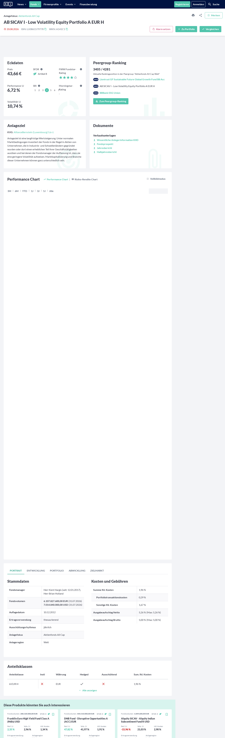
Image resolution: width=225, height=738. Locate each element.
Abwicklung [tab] (77, 570)
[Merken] (53, 714)
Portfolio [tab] (57, 570)
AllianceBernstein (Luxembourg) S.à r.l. (34, 132)
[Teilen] (200, 15)
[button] (115, 139)
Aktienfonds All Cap (29, 15)
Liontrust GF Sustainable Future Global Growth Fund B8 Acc (132, 79)
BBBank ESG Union (110, 92)
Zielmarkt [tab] (97, 570)
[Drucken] (193, 15)
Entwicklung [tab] (36, 570)
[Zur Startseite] (8, 4)
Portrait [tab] (16, 570)
